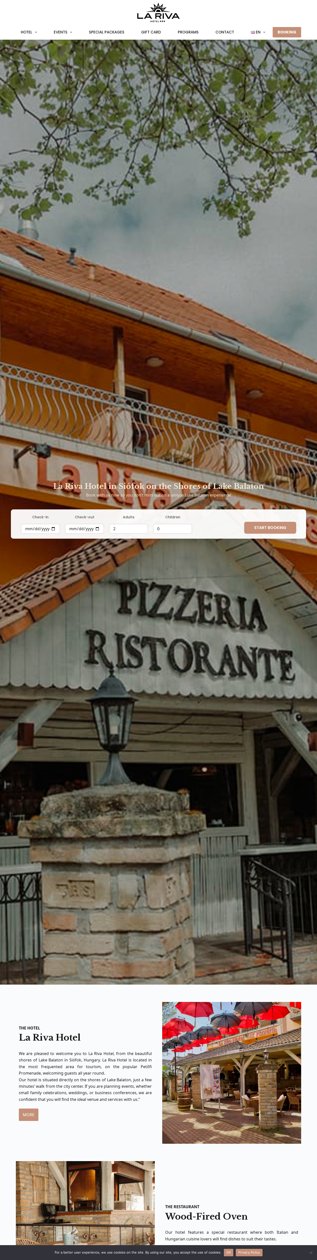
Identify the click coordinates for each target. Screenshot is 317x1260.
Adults (128, 517)
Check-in (40, 517)
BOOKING (287, 32)
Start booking (270, 527)
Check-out (84, 517)
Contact (224, 32)
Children (172, 517)
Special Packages (106, 32)
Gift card (151, 32)
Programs (188, 32)
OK (228, 1252)
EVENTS (60, 32)
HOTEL (26, 32)
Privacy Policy (249, 1252)
